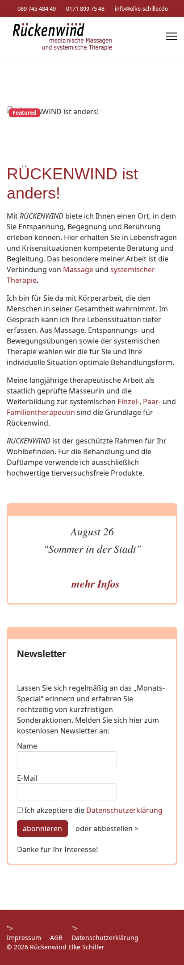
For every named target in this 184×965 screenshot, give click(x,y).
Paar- (152, 401)
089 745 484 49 (36, 8)
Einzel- (128, 401)
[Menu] (171, 36)
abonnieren (42, 828)
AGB (56, 937)
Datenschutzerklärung (124, 810)
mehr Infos (95, 583)
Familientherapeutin (41, 412)
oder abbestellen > (106, 828)
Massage (79, 269)
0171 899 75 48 (85, 8)
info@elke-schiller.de (141, 8)
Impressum (24, 937)
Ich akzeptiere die (93, 810)
